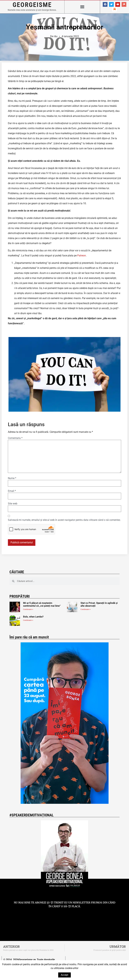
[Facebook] (105, 4)
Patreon (81, 255)
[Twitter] (111, 4)
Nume (12, 478)
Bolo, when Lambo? (33, 616)
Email (12, 491)
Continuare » (28, 609)
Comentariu (15, 438)
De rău (53, 36)
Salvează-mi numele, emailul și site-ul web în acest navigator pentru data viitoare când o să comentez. (64, 520)
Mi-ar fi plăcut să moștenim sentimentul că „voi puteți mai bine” (42, 604)
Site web (12, 503)
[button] (82, 6)
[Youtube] (117, 4)
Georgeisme (32, 5)
